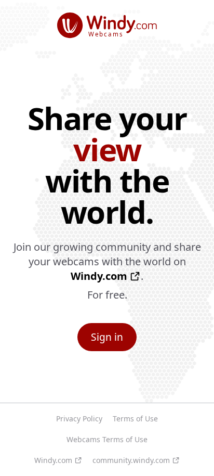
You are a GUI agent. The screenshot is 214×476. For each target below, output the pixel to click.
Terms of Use (135, 418)
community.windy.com (131, 460)
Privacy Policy (79, 418)
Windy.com (99, 276)
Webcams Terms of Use (107, 439)
